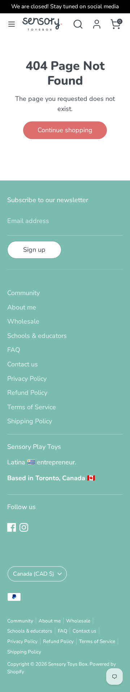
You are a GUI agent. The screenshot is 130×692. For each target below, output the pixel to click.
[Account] (97, 22)
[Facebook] (11, 527)
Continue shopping (65, 130)
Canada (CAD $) (33, 574)
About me (21, 307)
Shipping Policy (29, 421)
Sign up (34, 249)
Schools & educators (37, 335)
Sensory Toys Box (67, 664)
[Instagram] (24, 527)
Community (23, 293)
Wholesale (23, 321)
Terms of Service (31, 407)
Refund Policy (27, 392)
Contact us (22, 364)
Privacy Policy (27, 378)
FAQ (13, 349)
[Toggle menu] (11, 24)
